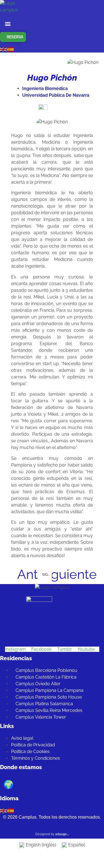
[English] (3, 49)
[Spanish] (10, 49)
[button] (7, 23)
